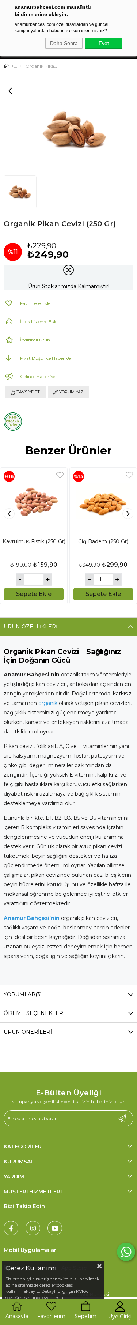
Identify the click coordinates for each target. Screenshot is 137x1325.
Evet (104, 43)
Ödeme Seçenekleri (34, 1013)
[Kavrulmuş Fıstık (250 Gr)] (33, 501)
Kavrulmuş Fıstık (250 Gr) (34, 541)
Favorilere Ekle (60, 475)
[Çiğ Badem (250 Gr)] (103, 501)
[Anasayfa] (12, 66)
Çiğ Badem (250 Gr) (103, 541)
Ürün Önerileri (28, 1031)
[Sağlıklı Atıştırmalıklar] (20, 66)
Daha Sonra (64, 43)
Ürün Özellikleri (30, 626)
